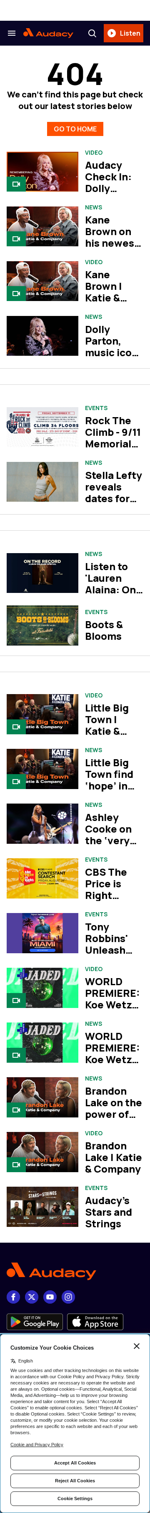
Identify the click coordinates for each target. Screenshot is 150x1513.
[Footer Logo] (75, 1271)
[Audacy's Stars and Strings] (42, 1207)
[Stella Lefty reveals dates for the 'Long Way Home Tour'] (42, 482)
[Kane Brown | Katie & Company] (42, 281)
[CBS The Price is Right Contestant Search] (42, 878)
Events (96, 408)
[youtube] (50, 1297)
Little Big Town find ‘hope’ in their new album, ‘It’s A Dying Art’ (114, 791)
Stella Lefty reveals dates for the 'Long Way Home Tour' (113, 504)
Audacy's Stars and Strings (108, 1211)
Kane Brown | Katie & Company (108, 291)
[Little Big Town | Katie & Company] (42, 714)
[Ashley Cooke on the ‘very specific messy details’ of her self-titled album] (42, 824)
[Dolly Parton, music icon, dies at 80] (42, 336)
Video (93, 152)
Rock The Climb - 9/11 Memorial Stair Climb (113, 437)
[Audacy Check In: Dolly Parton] (42, 172)
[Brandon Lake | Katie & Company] (42, 1152)
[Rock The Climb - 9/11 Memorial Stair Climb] (42, 427)
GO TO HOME (75, 129)
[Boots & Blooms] (42, 625)
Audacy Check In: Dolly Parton (108, 182)
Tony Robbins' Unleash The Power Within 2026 (111, 955)
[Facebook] (13, 1297)
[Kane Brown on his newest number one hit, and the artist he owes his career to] (42, 226)
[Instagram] (68, 1297)
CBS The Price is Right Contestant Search (113, 895)
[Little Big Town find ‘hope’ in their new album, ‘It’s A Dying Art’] (42, 769)
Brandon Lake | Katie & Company (113, 1157)
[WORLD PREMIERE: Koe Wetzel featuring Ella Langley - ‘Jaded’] (42, 988)
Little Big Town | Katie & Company (108, 725)
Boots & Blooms (104, 630)
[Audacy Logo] (48, 33)
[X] (31, 1297)
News (93, 207)
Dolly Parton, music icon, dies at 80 (113, 346)
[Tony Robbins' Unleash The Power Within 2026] (42, 933)
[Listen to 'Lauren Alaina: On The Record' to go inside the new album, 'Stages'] (42, 573)
